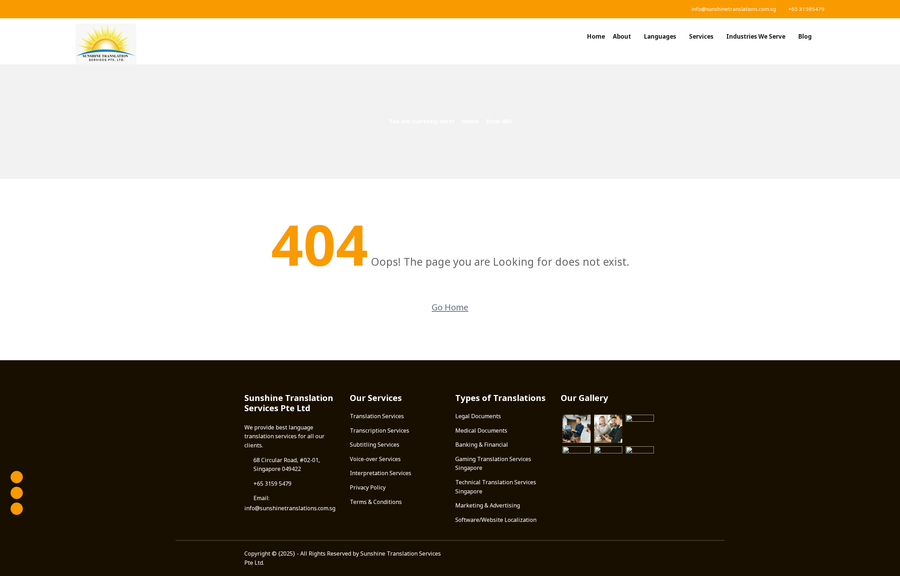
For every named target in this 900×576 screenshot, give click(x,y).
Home (596, 36)
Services (701, 36)
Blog (805, 36)
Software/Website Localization (495, 520)
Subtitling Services (374, 444)
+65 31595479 (805, 8)
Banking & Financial (481, 444)
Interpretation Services (380, 473)
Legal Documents (478, 416)
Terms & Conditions (376, 502)
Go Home (450, 307)
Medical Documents (481, 430)
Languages (660, 36)
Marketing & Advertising (487, 505)
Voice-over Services (375, 459)
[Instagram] (17, 493)
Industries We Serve (755, 36)
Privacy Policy (368, 487)
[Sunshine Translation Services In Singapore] (165, 44)
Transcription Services (379, 430)
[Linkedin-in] (17, 509)
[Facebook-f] (17, 477)
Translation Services (377, 416)
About (622, 36)
